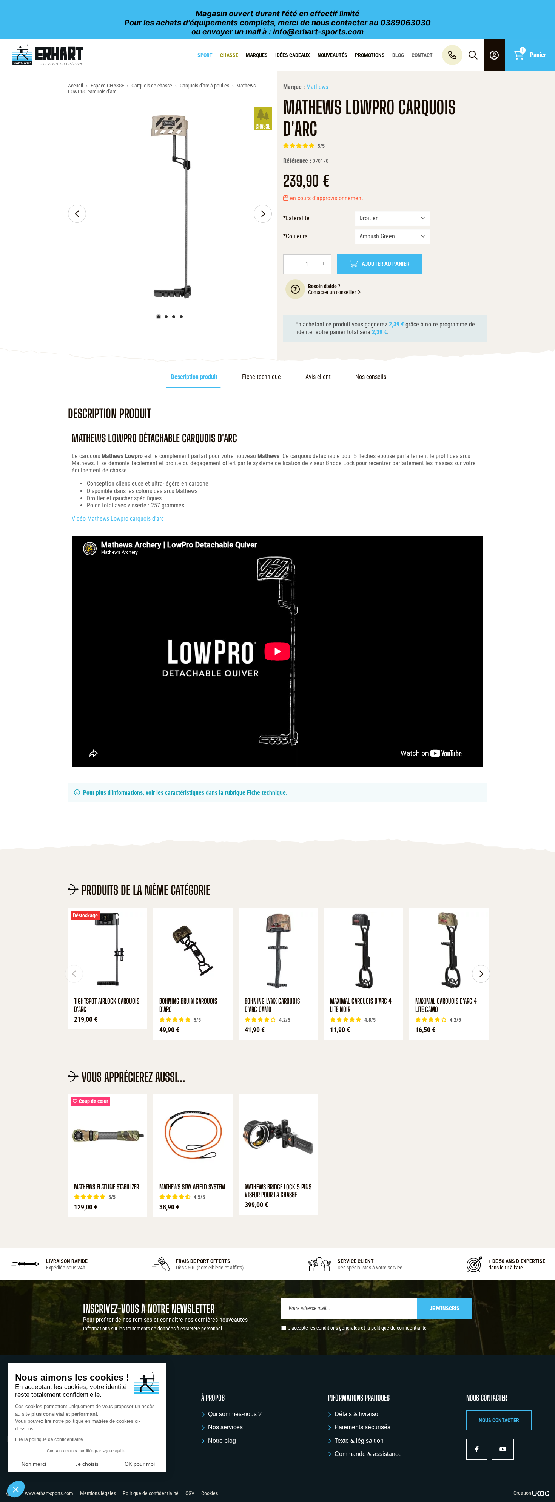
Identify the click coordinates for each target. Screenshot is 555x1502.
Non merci (34, 1464)
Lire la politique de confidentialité (49, 1439)
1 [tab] (158, 316)
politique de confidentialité (399, 1328)
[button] (499, 1420)
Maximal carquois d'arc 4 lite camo (446, 1005)
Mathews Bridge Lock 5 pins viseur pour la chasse (278, 1191)
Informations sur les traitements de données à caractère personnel (152, 1329)
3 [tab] (173, 316)
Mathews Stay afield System (192, 1187)
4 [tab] (181, 316)
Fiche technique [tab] (261, 376)
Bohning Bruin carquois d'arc (188, 1005)
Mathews (317, 86)
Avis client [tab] (318, 376)
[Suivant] (263, 214)
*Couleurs (295, 236)
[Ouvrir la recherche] (473, 55)
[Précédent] (77, 214)
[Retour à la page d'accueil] (47, 55)
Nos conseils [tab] (370, 376)
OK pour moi (140, 1464)
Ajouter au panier (385, 264)
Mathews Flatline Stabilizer (106, 1187)
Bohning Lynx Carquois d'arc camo (272, 1005)
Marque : (294, 86)
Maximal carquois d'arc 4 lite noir (361, 1005)
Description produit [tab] (194, 376)
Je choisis (87, 1464)
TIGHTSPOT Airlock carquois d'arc (106, 1005)
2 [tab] (166, 316)
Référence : (297, 160)
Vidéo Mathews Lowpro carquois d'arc (118, 518)
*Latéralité (296, 218)
